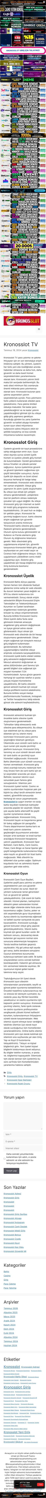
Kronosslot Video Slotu (11, 1425)
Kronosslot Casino (25, 1380)
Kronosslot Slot (24, 1413)
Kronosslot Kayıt (12, 1243)
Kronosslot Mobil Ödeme (11, 1410)
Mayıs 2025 (9, 1316)
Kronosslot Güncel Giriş (23, 1395)
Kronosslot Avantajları (23, 1371)
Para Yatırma (10, 1288)
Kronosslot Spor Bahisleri (19, 1080)
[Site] (23, 85)
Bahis (6, 1271)
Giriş (9, 1072)
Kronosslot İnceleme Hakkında (25, 1436)
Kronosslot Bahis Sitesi (15, 1376)
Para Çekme (10, 1284)
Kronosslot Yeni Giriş (17, 1432)
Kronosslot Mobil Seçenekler (27, 1407)
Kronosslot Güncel (9, 1395)
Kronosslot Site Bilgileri (11, 1413)
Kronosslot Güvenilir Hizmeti (12, 1398)
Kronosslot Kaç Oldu (14, 1247)
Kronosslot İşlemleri (24, 1439)
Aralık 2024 (9, 1321)
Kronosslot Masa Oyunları (12, 1404)
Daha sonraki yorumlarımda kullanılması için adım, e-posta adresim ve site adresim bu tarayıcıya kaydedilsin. (21, 1159)
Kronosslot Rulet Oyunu (18, 1083)
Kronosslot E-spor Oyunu (28, 1383)
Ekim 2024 (9, 1329)
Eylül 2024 (9, 1333)
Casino (7, 1275)
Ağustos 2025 (10, 1312)
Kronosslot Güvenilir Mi (15, 1251)
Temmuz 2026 (11, 1308)
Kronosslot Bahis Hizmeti (11, 1374)
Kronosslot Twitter (33, 1422)
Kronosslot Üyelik (12, 1239)
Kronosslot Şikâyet (13, 1442)
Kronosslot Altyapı (12, 1218)
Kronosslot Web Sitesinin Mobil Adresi (15, 1429)
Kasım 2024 (9, 1325)
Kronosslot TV (31, 1076)
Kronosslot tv (11, 801)
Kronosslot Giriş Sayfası (15, 1214)
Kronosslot (9, 1202)
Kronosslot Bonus (12, 1235)
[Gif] (23, 135)
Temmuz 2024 (11, 1341)
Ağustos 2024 (11, 1337)
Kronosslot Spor (9, 1416)
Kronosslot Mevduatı (27, 1404)
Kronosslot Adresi (12, 1193)
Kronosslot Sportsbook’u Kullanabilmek (16, 1419)
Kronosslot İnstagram (14, 1222)
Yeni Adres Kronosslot (31, 1442)
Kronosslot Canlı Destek (15, 1226)
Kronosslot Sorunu (35, 1413)
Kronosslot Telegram (10, 1422)
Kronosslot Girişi (9, 1391)
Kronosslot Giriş (15, 1076)
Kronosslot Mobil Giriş (14, 1231)
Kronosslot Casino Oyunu (11, 1383)
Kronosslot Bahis (36, 1371)
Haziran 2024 (10, 1345)
